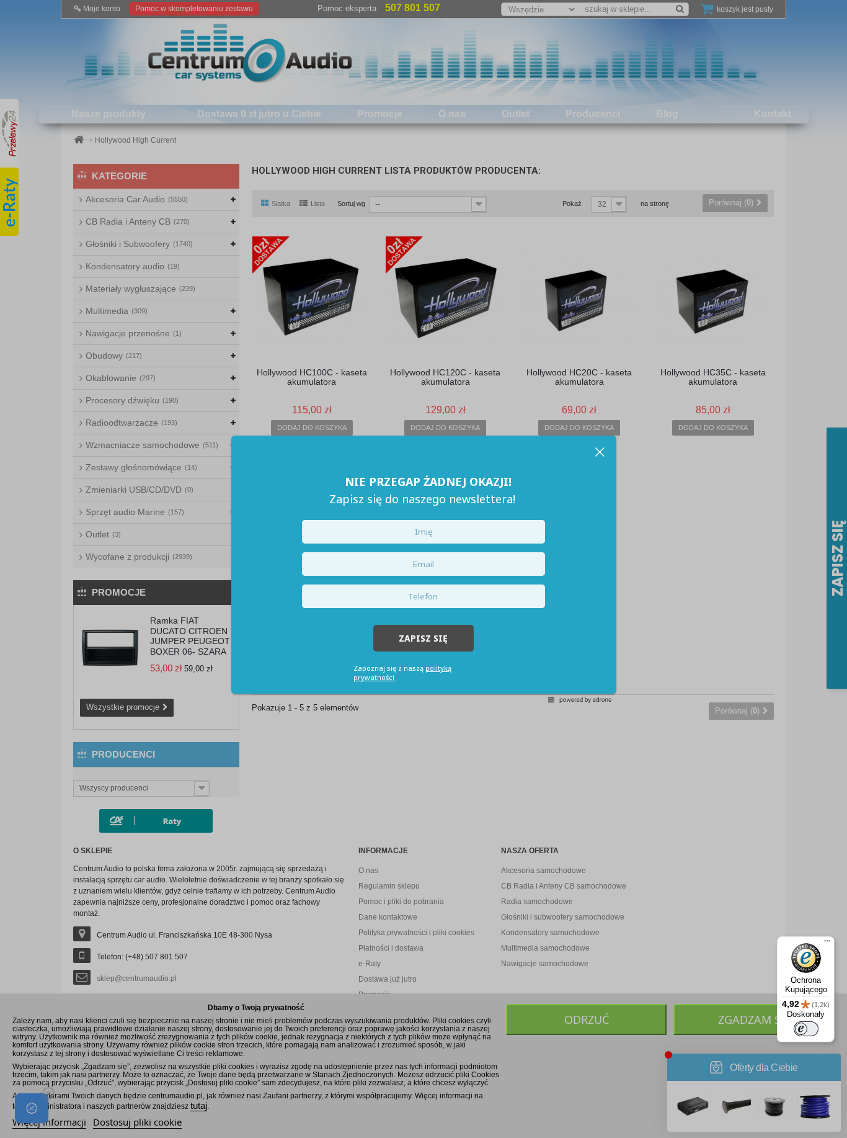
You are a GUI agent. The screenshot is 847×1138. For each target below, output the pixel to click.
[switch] (806, 1028)
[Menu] (827, 943)
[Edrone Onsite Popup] (423, 569)
